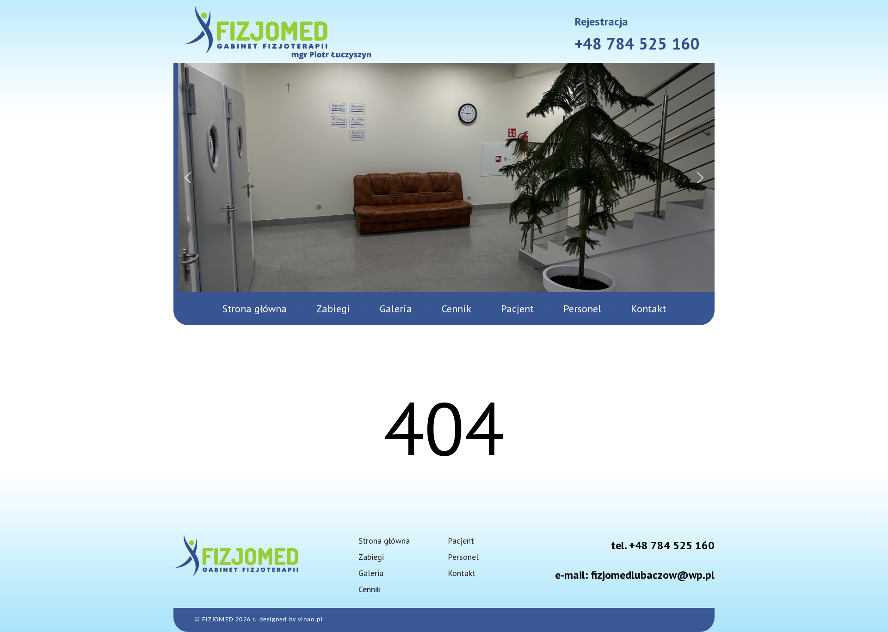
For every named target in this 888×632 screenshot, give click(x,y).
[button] (187, 177)
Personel (582, 308)
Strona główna (254, 308)
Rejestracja (601, 21)
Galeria (396, 308)
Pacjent (517, 308)
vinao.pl (310, 619)
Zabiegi (333, 308)
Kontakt (648, 308)
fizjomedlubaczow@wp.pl (653, 575)
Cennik (456, 308)
